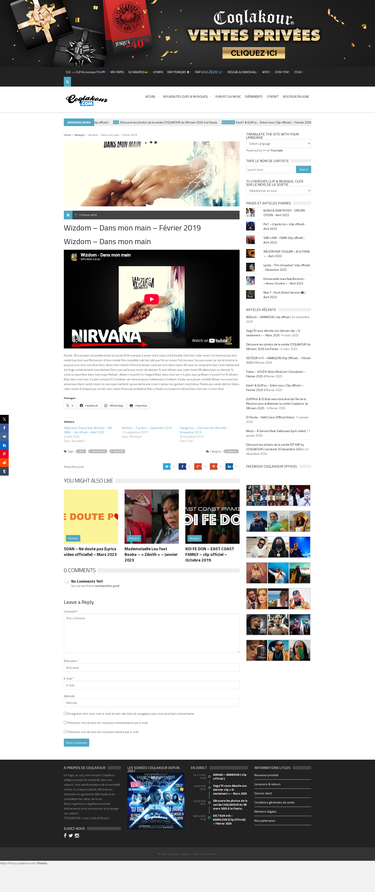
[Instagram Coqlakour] (77, 836)
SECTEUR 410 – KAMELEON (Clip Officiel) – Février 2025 (229, 819)
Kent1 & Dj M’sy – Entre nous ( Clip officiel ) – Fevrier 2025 (260, 122)
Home (67, 135)
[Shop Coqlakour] (187, 33)
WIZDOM (118, 451)
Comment (71, 611)
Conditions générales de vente (274, 802)
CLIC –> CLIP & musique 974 (84, 72)
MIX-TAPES (117, 72)
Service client (263, 793)
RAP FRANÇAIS (176, 72)
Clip (102, 122)
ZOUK (298, 72)
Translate (277, 150)
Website (69, 696)
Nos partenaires (264, 820)
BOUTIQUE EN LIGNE (296, 96)
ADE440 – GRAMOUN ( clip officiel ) (268, 317)
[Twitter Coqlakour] (71, 836)
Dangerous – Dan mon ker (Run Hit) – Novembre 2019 (204, 429)
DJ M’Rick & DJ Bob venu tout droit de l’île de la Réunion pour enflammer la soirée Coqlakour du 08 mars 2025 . (277, 403)
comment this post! (107, 585)
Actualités (214, 122)
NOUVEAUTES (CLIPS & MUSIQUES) (185, 96)
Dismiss (42, 863)
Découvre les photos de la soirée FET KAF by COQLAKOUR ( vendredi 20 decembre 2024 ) (275, 446)
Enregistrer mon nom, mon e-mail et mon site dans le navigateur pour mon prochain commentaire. (130, 713)
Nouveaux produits (266, 775)
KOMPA (158, 72)
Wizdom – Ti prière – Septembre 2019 (147, 427)
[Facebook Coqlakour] (66, 836)
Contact (273, 96)
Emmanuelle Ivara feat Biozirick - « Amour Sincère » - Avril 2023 (284, 281)
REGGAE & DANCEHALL (242, 72)
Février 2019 (98, 451)
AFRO (266, 72)
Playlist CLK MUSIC (228, 96)
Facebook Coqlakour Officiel (271, 466)
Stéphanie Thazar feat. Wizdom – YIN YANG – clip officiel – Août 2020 (88, 429)
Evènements (310, 122)
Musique (80, 135)
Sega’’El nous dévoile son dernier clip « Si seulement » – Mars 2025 (273, 332)
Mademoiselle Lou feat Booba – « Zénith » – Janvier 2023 (151, 554)
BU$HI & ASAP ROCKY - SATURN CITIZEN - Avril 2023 (284, 212)
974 (82, 451)
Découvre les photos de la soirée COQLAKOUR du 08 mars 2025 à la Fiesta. (155, 122)
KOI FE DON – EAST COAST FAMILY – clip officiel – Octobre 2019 (209, 554)
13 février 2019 (88, 215)
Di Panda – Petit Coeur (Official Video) (270, 417)
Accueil (150, 96)
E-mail (69, 678)
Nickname (71, 661)
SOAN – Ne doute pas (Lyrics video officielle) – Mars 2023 (90, 551)
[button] (257, 495)
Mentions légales (265, 811)
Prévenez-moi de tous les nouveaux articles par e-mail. (103, 731)
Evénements (254, 96)
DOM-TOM (282, 72)
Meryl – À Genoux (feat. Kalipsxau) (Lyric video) (276, 431)
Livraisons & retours (267, 784)
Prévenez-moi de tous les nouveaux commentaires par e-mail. (107, 722)
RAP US (200, 72)
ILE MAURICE (136, 72)
